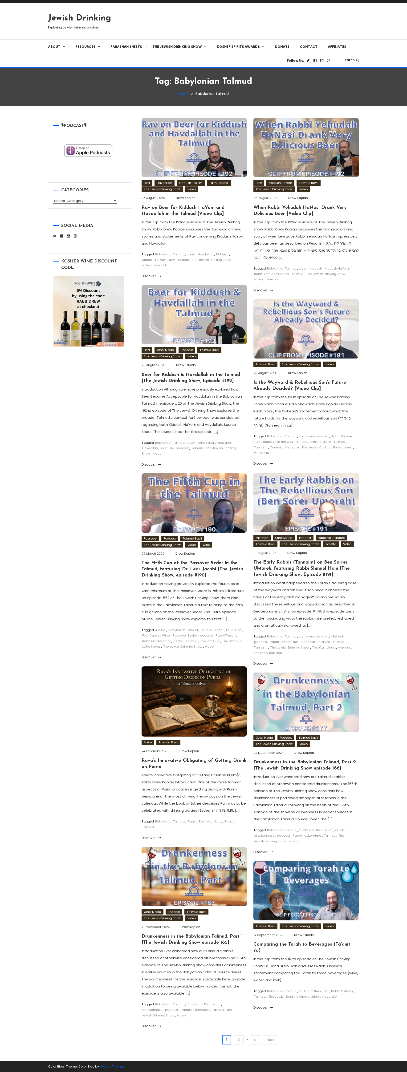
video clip (161, 265)
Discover (149, 276)
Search (348, 60)
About (54, 46)
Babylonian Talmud (170, 254)
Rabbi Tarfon (225, 635)
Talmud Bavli (218, 183)
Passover (150, 538)
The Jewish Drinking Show (177, 46)
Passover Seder (185, 635)
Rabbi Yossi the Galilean (281, 441)
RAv (172, 260)
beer (191, 254)
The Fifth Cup (210, 641)
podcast (182, 448)
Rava (228, 821)
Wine (206, 545)
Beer (147, 183)
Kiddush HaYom (190, 183)
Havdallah (164, 183)
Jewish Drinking (79, 18)
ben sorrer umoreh (314, 436)
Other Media (165, 350)
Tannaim (261, 447)
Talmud (183, 260)
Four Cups (233, 630)
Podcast (187, 350)
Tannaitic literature (284, 447)
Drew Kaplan (185, 198)
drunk (339, 830)
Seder (178, 641)
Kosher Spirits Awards (238, 46)
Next (270, 1039)
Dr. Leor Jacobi (212, 630)
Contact (308, 46)
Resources (85, 46)
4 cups (160, 630)
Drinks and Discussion (214, 442)
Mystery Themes (112, 1066)
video (146, 265)
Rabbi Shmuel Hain (284, 642)
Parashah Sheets (126, 46)
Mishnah (262, 538)
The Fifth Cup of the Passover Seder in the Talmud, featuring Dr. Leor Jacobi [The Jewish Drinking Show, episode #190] (192, 569)
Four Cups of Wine (156, 635)
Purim (148, 742)
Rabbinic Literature (316, 441)
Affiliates (337, 46)
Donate (282, 46)
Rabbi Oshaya (342, 991)
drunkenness (264, 835)
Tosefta (331, 544)
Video (191, 189)
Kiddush (222, 254)
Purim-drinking (210, 821)
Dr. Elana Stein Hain (313, 991)
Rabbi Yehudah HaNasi (271, 274)
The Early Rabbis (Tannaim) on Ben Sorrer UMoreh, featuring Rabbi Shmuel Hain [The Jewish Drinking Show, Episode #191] (301, 568)
